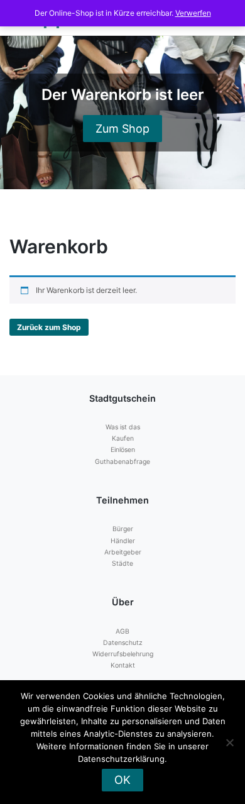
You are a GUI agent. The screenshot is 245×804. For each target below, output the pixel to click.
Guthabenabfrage (122, 462)
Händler (123, 541)
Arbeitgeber (122, 552)
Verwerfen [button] (193, 13)
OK (122, 779)
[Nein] (229, 742)
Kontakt (123, 665)
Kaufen (123, 438)
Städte (122, 563)
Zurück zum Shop (49, 327)
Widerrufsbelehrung (122, 654)
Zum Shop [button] (122, 128)
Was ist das (123, 427)
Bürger (122, 529)
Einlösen (123, 450)
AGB (122, 631)
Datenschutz (123, 643)
